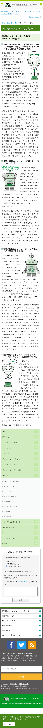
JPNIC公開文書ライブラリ (12, 496)
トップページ (5, 11)
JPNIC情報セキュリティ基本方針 (11, 688)
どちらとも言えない (14, 566)
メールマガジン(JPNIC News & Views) (14, 653)
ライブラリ (15, 11)
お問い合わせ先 (23, 582)
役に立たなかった (13, 564)
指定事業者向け (8, 625)
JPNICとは (5, 431)
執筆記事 (7, 511)
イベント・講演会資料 (11, 481)
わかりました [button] (8, 724)
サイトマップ (6, 448)
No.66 (16, 14)
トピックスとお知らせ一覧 (11, 522)
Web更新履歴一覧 (8, 527)
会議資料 (7, 501)
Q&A (3, 533)
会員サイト (6, 630)
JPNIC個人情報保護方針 (20, 686)
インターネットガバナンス (11, 459)
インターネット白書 (10, 506)
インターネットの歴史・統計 (11, 470)
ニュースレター (27, 11)
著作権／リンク (6, 686)
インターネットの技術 (9, 464)
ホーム (5, 684)
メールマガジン (9, 486)
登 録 (21, 677)
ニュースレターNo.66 (11, 23)
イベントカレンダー (9, 538)
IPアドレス (6, 437)
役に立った (11, 561)
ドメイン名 (6, 453)
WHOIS (4, 544)
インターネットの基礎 (9, 442)
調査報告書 (7, 516)
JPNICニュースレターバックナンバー (16, 611)
